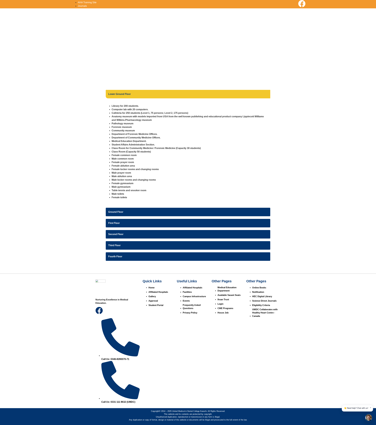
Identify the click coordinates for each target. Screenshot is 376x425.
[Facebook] (302, 3)
